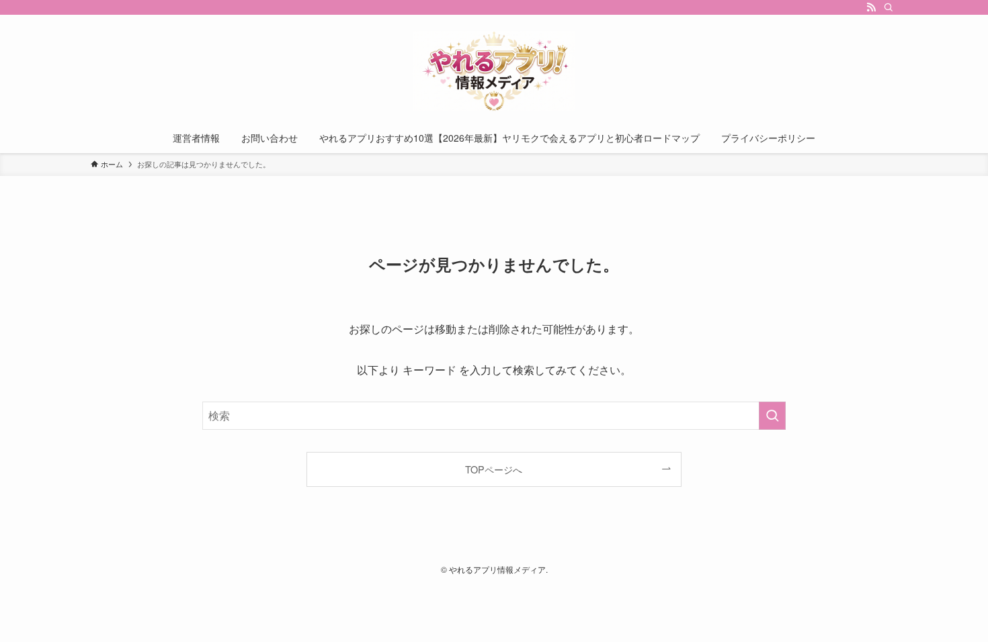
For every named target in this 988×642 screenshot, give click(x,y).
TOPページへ (493, 469)
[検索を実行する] (772, 416)
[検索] (888, 7)
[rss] (871, 7)
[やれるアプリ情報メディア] (494, 71)
